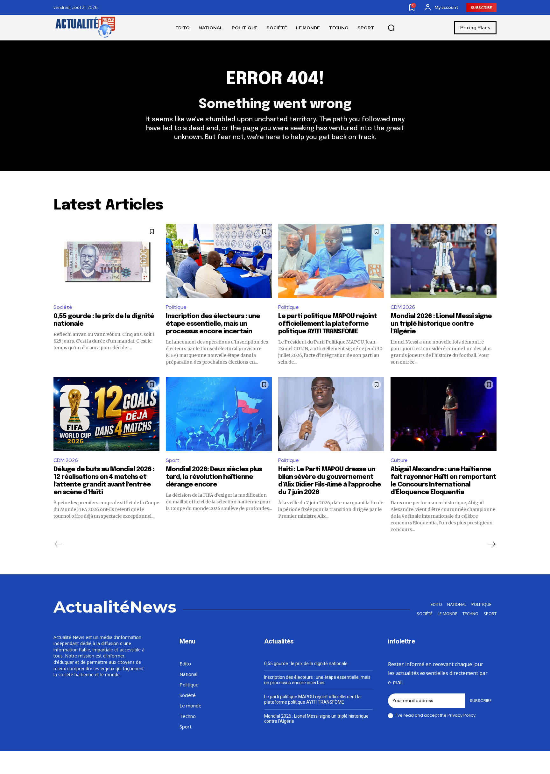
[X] (479, 763)
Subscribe (481, 701)
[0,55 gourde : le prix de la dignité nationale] (106, 261)
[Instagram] (448, 763)
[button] (391, 28)
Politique (176, 307)
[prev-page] (58, 544)
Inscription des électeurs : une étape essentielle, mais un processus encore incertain (213, 324)
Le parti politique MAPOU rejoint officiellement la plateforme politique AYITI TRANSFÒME (327, 324)
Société (62, 307)
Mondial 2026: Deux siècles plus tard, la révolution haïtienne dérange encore (214, 477)
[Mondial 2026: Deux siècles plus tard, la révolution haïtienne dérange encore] (219, 414)
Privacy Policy (462, 715)
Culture (399, 460)
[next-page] (491, 544)
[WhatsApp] (494, 763)
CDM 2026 (403, 307)
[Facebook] (433, 763)
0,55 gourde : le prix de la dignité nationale (306, 663)
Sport (173, 460)
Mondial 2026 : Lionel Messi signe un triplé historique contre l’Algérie (441, 324)
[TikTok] (464, 763)
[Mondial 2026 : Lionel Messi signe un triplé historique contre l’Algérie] (444, 261)
